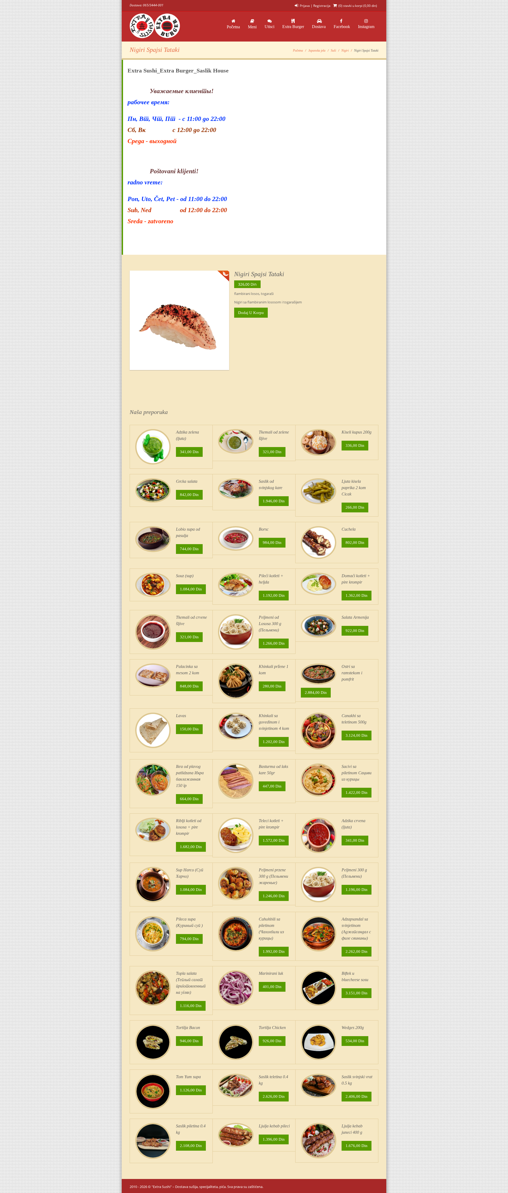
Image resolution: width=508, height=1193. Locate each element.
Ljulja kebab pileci (274, 1126)
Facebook (342, 26)
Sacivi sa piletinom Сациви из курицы (356, 772)
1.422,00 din (357, 792)
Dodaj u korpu (251, 313)
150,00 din (189, 729)
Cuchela (349, 529)
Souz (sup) (184, 575)
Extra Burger (293, 26)
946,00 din (189, 1041)
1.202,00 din (274, 742)
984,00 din (272, 542)
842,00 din (189, 495)
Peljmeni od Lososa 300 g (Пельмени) (270, 623)
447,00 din (272, 786)
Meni (252, 27)
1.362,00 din (357, 595)
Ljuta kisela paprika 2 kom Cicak (354, 487)
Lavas (181, 715)
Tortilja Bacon (188, 1027)
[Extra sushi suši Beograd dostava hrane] (155, 26)
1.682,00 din (191, 847)
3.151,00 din (357, 993)
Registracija (321, 5)
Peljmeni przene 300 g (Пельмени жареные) (273, 876)
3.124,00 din (357, 735)
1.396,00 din (274, 1139)
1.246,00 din (274, 896)
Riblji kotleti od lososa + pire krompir (188, 827)
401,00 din (272, 987)
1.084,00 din (191, 589)
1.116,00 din (191, 1006)
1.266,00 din (274, 643)
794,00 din (189, 939)
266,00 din (355, 507)
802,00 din (355, 542)
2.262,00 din (357, 951)
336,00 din (355, 445)
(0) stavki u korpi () (357, 5)
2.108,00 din (191, 1146)
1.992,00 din (274, 951)
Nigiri (345, 50)
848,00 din (189, 686)
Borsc (264, 529)
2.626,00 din (274, 1096)
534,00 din (355, 1041)
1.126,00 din (191, 1090)
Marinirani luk (271, 973)
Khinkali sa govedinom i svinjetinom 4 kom (274, 722)
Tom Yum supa (188, 1076)
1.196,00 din (357, 889)
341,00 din (189, 452)
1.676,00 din (357, 1146)
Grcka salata (186, 481)
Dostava (319, 26)
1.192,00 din (274, 595)
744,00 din (189, 549)
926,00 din (272, 1041)
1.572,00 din (274, 840)
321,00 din (272, 452)
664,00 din (189, 799)
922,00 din (355, 631)
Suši (333, 50)
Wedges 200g (353, 1027)
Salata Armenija (355, 617)
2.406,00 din (357, 1096)
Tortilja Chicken (272, 1027)
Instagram (366, 26)
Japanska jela (316, 50)
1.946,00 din (274, 501)
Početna (233, 27)
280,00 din (272, 686)
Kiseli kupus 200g (356, 432)
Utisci (269, 26)
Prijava (305, 5)
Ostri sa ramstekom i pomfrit (352, 672)
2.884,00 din (316, 692)
